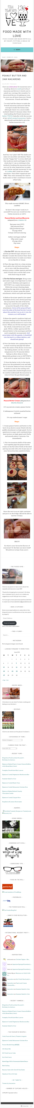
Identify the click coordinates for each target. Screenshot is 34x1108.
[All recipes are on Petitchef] (7, 889)
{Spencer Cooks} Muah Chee (11, 783)
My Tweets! (17, 1080)
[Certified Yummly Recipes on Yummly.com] (17, 811)
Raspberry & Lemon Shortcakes (12, 801)
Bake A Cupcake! (17, 607)
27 (4, 675)
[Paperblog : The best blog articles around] (6, 902)
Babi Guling (5, 1065)
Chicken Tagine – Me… (23, 959)
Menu (18, 49)
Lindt (19, 89)
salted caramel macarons (16, 118)
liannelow (10, 979)
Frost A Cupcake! (9, 623)
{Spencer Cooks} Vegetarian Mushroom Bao (15, 774)
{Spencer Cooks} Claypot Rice (11, 797)
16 (16, 667)
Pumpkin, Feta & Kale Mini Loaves (12, 770)
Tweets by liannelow (8, 1083)
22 (12, 671)
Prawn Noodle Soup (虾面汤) (10, 1044)
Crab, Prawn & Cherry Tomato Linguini (14, 1036)
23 (17, 671)
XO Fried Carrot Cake (9, 1053)
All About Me (6, 1049)
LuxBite (9, 171)
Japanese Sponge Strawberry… (22, 964)
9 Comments (13, 84)
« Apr (4, 680)
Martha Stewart (16, 403)
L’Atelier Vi (22, 220)
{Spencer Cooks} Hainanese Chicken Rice (15, 787)
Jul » (7, 680)
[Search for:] (17, 635)
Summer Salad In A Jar (9, 778)
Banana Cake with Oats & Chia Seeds (13, 1069)
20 (4, 671)
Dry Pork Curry (7, 1057)
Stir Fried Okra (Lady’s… (23, 979)
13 (4, 667)
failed (4, 116)
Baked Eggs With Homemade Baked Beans (15, 1061)
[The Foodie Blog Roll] (9, 910)
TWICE (10, 116)
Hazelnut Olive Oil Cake (9, 1074)
